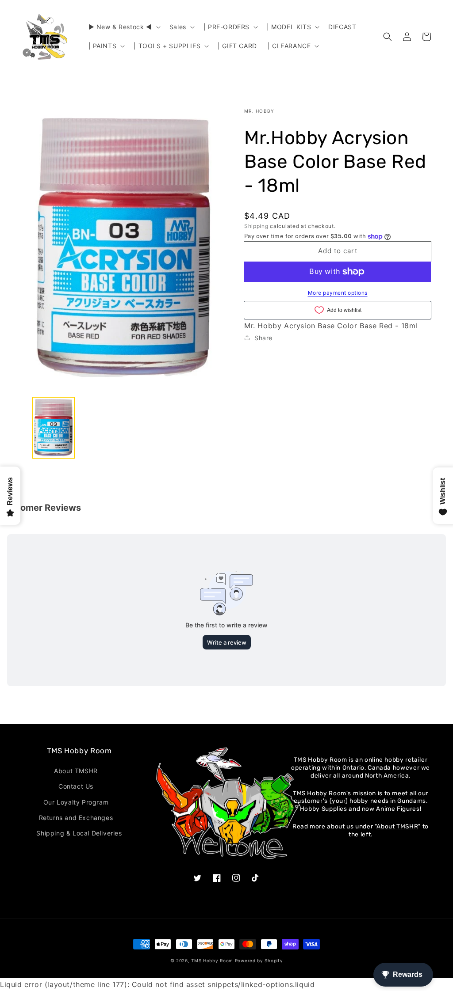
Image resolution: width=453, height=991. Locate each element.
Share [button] (263, 338)
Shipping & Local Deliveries (79, 833)
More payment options (338, 292)
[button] (123, 27)
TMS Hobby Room (212, 960)
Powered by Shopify (259, 960)
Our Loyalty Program (75, 802)
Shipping (256, 226)
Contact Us (75, 786)
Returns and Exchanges (76, 817)
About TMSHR (76, 771)
